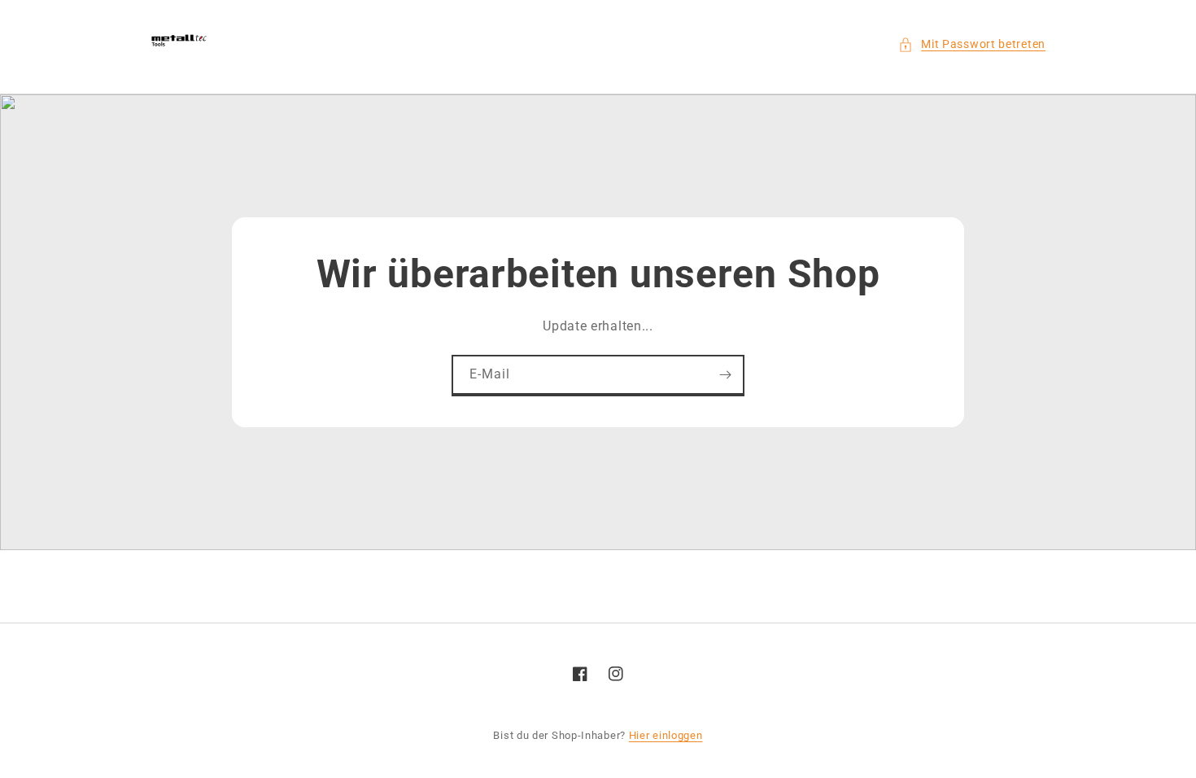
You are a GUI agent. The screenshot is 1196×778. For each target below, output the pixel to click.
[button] (971, 44)
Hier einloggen (666, 735)
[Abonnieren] (725, 375)
